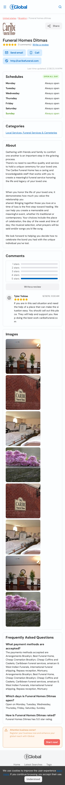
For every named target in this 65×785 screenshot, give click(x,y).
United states (9, 18)
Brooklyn (22, 18)
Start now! (52, 742)
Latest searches (33, 764)
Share (56, 25)
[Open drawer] (4, 6)
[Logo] (18, 6)
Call (37, 52)
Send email (16, 52)
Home (17, 764)
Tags (49, 764)
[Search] (60, 6)
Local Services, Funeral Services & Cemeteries (31, 132)
